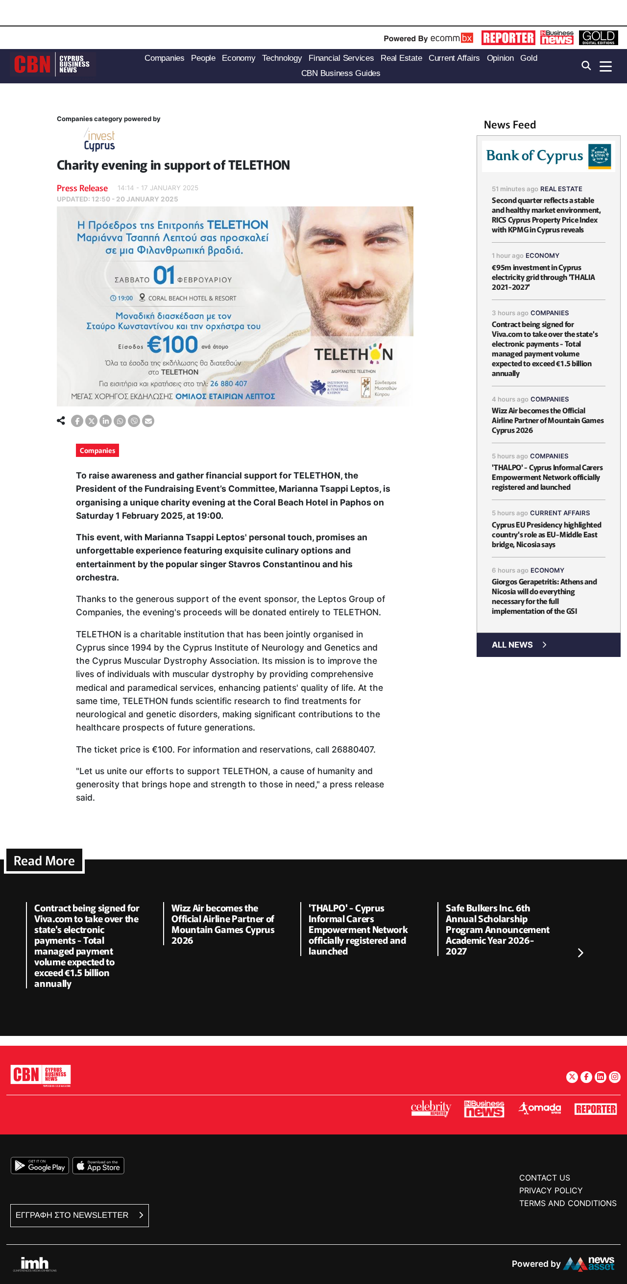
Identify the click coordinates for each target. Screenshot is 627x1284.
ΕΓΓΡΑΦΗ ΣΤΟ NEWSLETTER (73, 1215)
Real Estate (561, 189)
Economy (542, 255)
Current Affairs (560, 513)
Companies (97, 450)
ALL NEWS (512, 645)
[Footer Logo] (40, 1075)
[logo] (53, 65)
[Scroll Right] (580, 953)
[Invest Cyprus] (99, 141)
